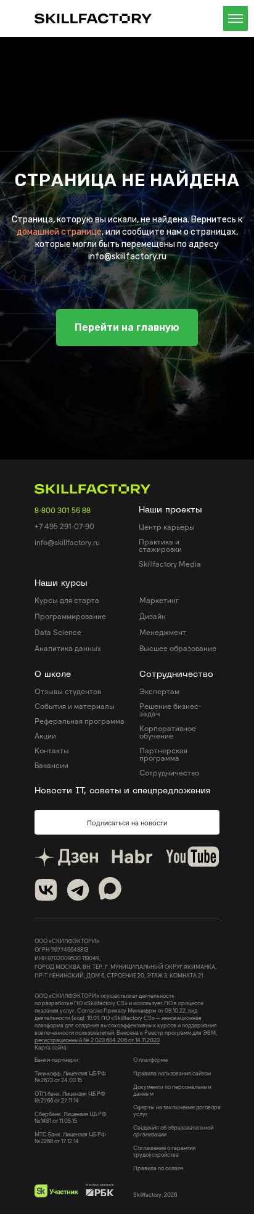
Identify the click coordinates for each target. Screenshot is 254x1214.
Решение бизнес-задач (170, 1197)
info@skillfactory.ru (67, 1030)
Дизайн (152, 1103)
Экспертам (159, 1179)
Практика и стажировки (160, 1033)
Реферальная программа (80, 1208)
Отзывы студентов (68, 1179)
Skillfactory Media (170, 1051)
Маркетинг (159, 1087)
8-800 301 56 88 (63, 997)
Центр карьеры (167, 1014)
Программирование (70, 1103)
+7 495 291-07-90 (64, 1014)
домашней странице (59, 476)
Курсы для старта (67, 1087)
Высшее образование (177, 1135)
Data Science (58, 1119)
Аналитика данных (68, 1135)
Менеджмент (162, 1119)
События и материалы (75, 1193)
